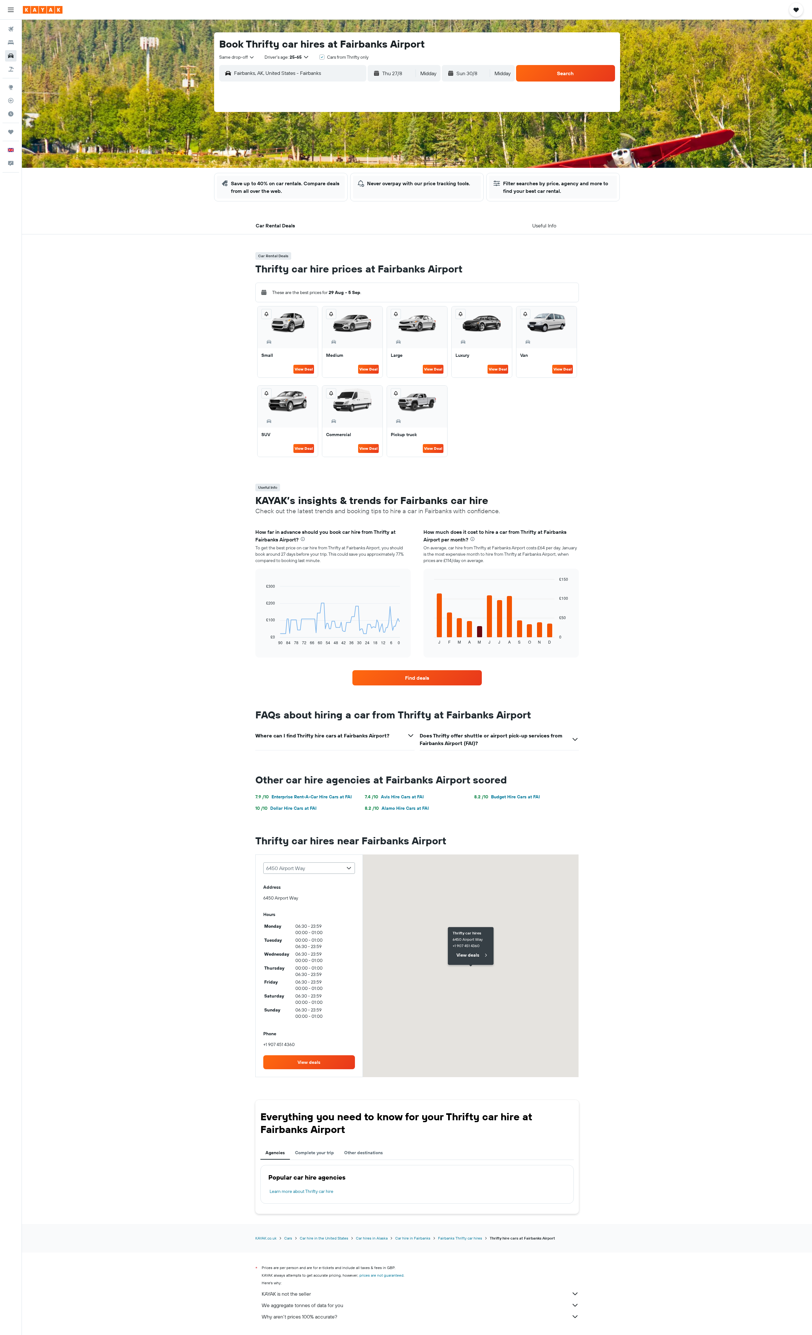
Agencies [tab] (275, 1152)
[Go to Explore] (11, 87)
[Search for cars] (11, 55)
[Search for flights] (11, 29)
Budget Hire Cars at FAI (507, 797)
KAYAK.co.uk (266, 1238)
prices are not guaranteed (381, 1275)
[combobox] (237, 57)
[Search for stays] (11, 42)
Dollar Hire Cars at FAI (286, 808)
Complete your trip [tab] (314, 1152)
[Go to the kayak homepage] (42, 10)
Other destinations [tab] (363, 1152)
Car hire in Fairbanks (412, 1238)
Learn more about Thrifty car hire (301, 1191)
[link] (417, 677)
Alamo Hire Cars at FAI (397, 808)
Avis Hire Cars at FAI (394, 797)
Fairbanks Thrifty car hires (460, 1238)
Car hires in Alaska (372, 1238)
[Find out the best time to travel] (11, 114)
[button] (11, 10)
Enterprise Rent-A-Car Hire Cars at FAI (303, 797)
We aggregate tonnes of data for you (302, 1305)
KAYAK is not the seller (286, 1294)
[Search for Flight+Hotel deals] (11, 69)
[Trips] (11, 132)
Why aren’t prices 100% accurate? (299, 1316)
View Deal (304, 369)
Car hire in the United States (324, 1238)
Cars (288, 1238)
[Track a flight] (11, 100)
